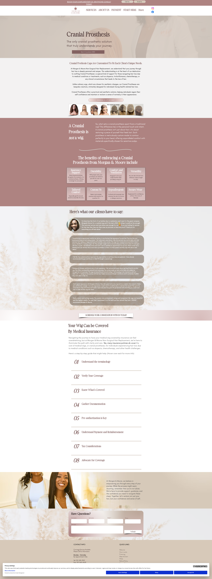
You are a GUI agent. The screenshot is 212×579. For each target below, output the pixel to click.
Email (109, 517)
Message (73, 524)
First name (73, 518)
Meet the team (123, 556)
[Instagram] (152, 8)
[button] (91, 10)
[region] (106, 364)
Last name (91, 518)
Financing (122, 554)
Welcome (122, 550)
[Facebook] (152, 12)
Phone (126, 518)
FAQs (121, 559)
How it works (123, 552)
